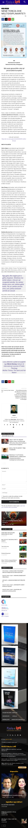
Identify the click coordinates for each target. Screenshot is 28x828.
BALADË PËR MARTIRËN (8, 805)
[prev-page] (2, 463)
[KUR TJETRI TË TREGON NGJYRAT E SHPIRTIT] (23, 541)
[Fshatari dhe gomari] (23, 555)
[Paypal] (11, 425)
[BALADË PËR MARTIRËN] (24, 806)
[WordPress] (23, 425)
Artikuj (4, 793)
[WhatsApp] (12, 19)
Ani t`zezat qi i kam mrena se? (7, 391)
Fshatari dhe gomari (5, 553)
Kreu (2, 6)
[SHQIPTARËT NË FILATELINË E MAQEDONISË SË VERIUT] (23, 534)
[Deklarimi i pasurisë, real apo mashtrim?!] (24, 813)
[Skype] (14, 425)
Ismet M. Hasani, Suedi (7, 575)
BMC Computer (5, 616)
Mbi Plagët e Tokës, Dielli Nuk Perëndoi (8, 819)
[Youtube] (14, 427)
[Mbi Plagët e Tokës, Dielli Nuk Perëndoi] (24, 820)
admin (4, 16)
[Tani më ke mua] (23, 548)
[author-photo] (14, 413)
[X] (6, 19)
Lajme (6, 6)
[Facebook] (2, 19)
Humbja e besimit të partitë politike (12, 795)
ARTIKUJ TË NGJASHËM (7, 433)
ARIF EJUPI (4, 580)
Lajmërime (6, 8)
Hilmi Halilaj (5, 571)
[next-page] (5, 463)
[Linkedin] (13, 735)
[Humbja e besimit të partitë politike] (14, 786)
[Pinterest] (9, 19)
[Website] (20, 425)
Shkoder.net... (4, 750)
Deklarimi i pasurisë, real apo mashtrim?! (8, 812)
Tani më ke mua (5, 546)
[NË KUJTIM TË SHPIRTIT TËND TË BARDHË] (5, 449)
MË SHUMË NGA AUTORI (7, 435)
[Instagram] (8, 425)
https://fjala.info (14, 417)
